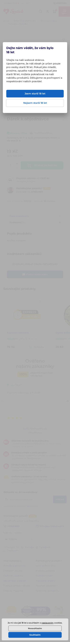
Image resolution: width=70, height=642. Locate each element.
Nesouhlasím (35, 628)
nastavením (47, 622)
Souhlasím (35, 635)
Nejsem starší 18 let (35, 102)
